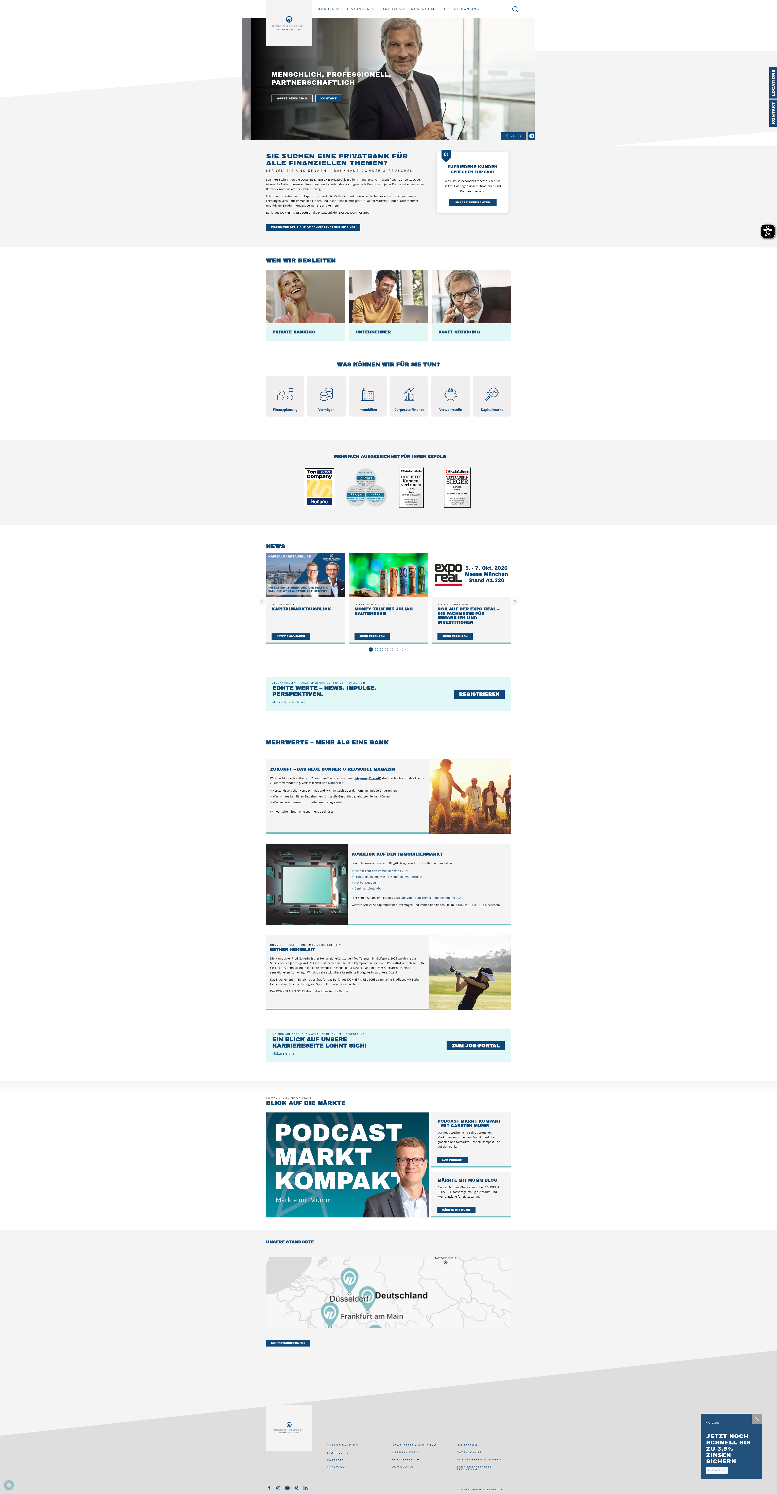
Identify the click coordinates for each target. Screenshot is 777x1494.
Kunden (326, 9)
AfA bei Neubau (365, 882)
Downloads (403, 1466)
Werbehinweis (405, 1452)
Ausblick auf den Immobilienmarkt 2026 (382, 871)
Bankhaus (390, 9)
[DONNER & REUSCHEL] (289, 23)
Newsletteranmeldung (414, 1445)
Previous (263, 602)
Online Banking (462, 9)
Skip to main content (56, 1)
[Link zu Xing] (296, 1488)
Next (516, 602)
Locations (773, 83)
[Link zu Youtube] (287, 1488)
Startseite (338, 1453)
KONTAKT (320, 98)
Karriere (335, 1460)
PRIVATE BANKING (282, 98)
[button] (9, 1485)
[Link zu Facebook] (269, 1488)
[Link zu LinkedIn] (306, 1488)
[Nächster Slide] (520, 136)
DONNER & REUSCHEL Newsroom (477, 905)
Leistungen (357, 9)
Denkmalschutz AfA (368, 888)
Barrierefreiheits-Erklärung (475, 1468)
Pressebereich (406, 1459)
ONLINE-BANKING (342, 1445)
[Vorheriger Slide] (507, 136)
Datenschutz (469, 1452)
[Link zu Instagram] (278, 1488)
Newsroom (423, 9)
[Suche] (514, 9)
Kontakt (773, 113)
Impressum (467, 1445)
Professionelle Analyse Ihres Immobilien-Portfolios (388, 877)
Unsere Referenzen (472, 202)
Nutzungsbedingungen (479, 1459)
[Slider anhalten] (531, 136)
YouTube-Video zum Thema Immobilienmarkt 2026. (428, 898)
